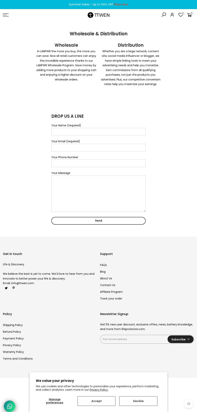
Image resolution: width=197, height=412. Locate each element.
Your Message (60, 173)
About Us (106, 278)
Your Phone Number (64, 157)
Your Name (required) (66, 125)
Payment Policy (13, 338)
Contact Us (107, 285)
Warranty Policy (13, 352)
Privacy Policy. (99, 390)
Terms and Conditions (18, 359)
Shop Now (121, 4)
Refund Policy (12, 332)
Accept (96, 401)
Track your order (111, 298)
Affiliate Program (111, 292)
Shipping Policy (13, 325)
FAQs (103, 265)
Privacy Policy (12, 345)
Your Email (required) (65, 141)
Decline (138, 401)
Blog (103, 272)
